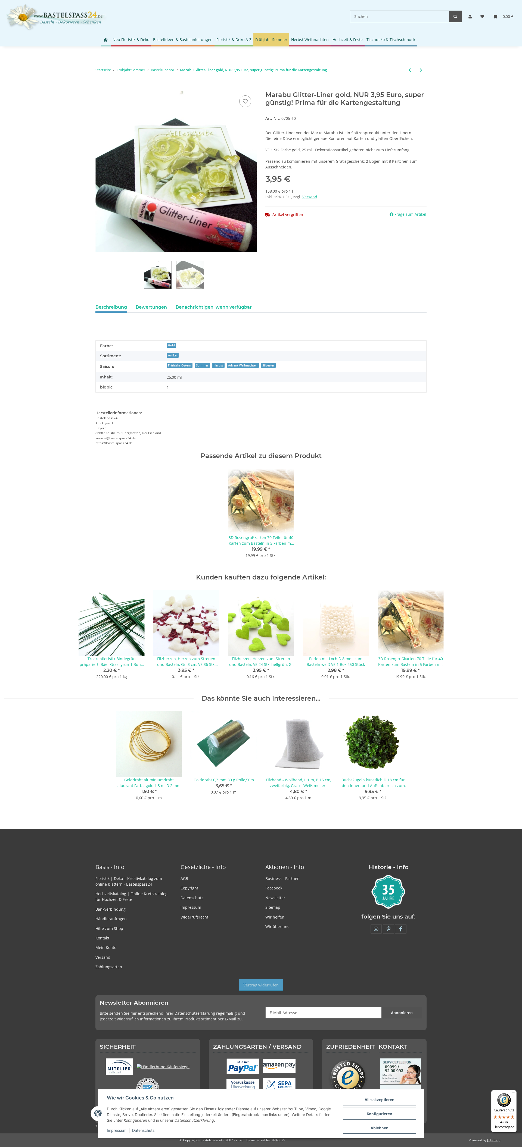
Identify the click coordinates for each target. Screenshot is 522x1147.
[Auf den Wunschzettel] (245, 101)
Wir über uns (277, 926)
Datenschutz (192, 897)
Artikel (172, 355)
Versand (309, 196)
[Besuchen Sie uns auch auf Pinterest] (388, 929)
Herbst (218, 365)
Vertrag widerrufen (261, 985)
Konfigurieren (379, 1113)
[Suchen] (455, 16)
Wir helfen (274, 917)
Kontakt (102, 938)
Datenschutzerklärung (195, 1013)
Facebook (273, 888)
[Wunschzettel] (482, 16)
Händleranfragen (111, 918)
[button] (470, 16)
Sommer (202, 365)
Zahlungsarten (108, 966)
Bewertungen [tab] (151, 307)
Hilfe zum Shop (109, 928)
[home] (106, 39)
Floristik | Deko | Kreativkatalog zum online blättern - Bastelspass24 (128, 881)
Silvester (268, 365)
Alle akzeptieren (379, 1099)
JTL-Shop (493, 1140)
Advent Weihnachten (242, 365)
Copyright (189, 888)
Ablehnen (380, 1128)
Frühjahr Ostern (179, 365)
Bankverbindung (110, 909)
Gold (171, 345)
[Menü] (513, 1093)
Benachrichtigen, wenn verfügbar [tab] (214, 307)
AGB (184, 878)
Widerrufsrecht (194, 917)
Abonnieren (402, 1012)
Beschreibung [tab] (111, 307)
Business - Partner (282, 878)
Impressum (191, 907)
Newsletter (275, 897)
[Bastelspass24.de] (56, 16)
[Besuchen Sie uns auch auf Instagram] (376, 929)
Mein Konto (105, 947)
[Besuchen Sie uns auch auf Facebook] (400, 929)
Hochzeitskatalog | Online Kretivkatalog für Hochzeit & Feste (131, 896)
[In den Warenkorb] (99, 88)
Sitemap (272, 907)
